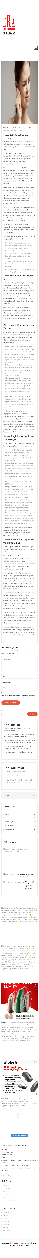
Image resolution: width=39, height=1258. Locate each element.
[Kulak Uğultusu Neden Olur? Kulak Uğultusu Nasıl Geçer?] (19, 850)
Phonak (5, 1227)
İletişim (5, 1203)
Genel (7, 814)
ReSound (6, 1221)
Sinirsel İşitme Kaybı (18, 772)
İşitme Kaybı (9, 822)
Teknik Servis (7, 1194)
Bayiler (5, 1191)
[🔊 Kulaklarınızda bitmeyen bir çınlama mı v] (19, 963)
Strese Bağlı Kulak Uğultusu (15, 135)
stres (14, 130)
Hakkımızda (6, 1188)
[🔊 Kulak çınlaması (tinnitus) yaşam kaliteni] (19, 925)
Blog (4, 1197)
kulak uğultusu (8, 130)
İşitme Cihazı (9, 818)
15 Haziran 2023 (10, 128)
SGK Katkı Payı (7, 1230)
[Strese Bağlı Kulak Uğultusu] (14, 882)
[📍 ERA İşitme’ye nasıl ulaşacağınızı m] (19, 1116)
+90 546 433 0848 (6, 1155)
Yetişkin (5, 1215)
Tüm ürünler (6, 1212)
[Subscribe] (34, 795)
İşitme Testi (9, 825)
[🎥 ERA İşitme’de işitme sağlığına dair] (19, 1039)
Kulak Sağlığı (9, 829)
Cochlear (6, 1224)
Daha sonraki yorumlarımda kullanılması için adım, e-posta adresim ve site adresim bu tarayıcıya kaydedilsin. (18, 696)
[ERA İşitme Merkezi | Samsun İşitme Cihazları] (8, 25)
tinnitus (19, 130)
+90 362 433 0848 (6, 1152)
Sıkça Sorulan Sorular (10, 1200)
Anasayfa (6, 1185)
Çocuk (5, 1218)
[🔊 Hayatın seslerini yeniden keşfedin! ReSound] (19, 1077)
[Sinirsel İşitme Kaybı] (12, 874)
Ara (2, 710)
